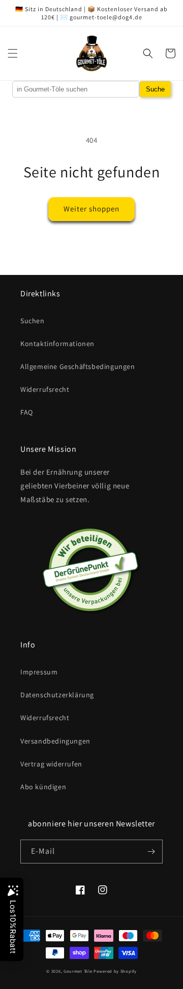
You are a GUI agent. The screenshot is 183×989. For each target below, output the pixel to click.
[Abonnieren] (151, 851)
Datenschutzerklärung (57, 694)
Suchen (32, 320)
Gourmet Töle (78, 971)
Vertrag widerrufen (51, 763)
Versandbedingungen (55, 741)
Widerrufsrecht (44, 389)
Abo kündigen (43, 786)
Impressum (38, 671)
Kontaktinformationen (57, 343)
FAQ (26, 412)
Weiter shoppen (91, 208)
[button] (13, 53)
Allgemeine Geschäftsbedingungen (77, 366)
